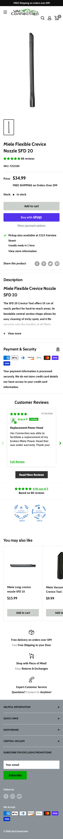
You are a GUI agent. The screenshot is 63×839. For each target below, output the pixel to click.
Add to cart (31, 206)
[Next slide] (60, 443)
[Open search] (43, 18)
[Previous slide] (3, 443)
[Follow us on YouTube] (19, 796)
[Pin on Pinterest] (43, 263)
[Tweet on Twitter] (50, 263)
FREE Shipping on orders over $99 (31, 3)
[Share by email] (57, 263)
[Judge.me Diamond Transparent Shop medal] (39, 512)
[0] (56, 18)
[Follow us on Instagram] (12, 796)
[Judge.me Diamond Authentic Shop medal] (21, 512)
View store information (22, 251)
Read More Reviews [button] (31, 474)
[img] (18, 414)
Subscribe (15, 775)
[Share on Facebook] (37, 263)
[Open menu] (5, 12)
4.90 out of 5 (40, 488)
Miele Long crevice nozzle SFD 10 (19, 589)
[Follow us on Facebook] (6, 796)
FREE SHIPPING (23, 185)
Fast (14, 645)
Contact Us (33, 692)
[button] (12, 158)
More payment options (32, 225)
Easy (18, 668)
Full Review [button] (17, 461)
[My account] (49, 18)
